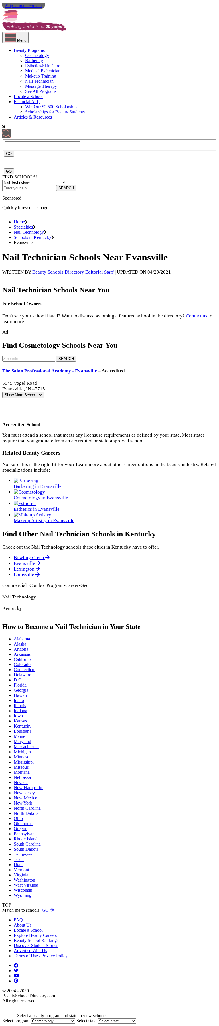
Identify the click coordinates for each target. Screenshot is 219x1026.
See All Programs (40, 91)
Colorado (22, 664)
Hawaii (20, 695)
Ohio (18, 818)
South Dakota (26, 849)
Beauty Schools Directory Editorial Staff (73, 272)
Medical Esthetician (42, 70)
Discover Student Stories (36, 945)
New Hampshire (28, 787)
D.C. (18, 679)
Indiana (20, 710)
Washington (24, 880)
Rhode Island (26, 838)
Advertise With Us (30, 950)
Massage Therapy (41, 86)
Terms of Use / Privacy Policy (41, 955)
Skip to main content (23, 5)
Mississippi (24, 762)
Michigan (22, 751)
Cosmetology (37, 55)
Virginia (21, 874)
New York (23, 803)
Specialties (23, 227)
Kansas (20, 720)
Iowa (18, 715)
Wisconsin (23, 890)
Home (19, 221)
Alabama (22, 638)
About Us (22, 925)
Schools (22, 395)
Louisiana (22, 731)
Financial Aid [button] (26, 101)
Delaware (22, 674)
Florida (20, 685)
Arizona (21, 649)
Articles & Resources (33, 117)
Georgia (21, 690)
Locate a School (28, 96)
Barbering (34, 60)
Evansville (25, 563)
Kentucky (22, 726)
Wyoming (22, 895)
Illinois (20, 705)
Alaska (20, 644)
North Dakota (26, 813)
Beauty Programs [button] (29, 50)
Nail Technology (29, 232)
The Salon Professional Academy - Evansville (50, 371)
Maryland (22, 741)
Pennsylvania (26, 833)
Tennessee (23, 854)
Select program (15, 1020)
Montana (22, 772)
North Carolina (27, 808)
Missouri (21, 767)
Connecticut (24, 669)
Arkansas (22, 654)
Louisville (24, 574)
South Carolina (27, 844)
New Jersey (24, 792)
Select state (86, 1020)
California (23, 659)
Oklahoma (23, 823)
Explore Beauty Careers (35, 935)
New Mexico (25, 797)
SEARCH (66, 188)
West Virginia (26, 885)
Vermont (21, 869)
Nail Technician (39, 81)
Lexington (25, 569)
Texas (19, 859)
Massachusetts (26, 746)
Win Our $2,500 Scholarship (51, 106)
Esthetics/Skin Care (42, 65)
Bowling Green (29, 557)
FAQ (18, 919)
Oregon (20, 828)
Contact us (196, 316)
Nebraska (22, 777)
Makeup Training (40, 76)
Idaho (19, 700)
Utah (18, 864)
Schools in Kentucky (32, 237)
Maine (19, 736)
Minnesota (23, 756)
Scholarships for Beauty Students (55, 111)
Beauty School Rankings (36, 940)
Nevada (21, 782)
